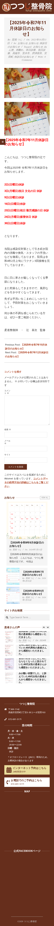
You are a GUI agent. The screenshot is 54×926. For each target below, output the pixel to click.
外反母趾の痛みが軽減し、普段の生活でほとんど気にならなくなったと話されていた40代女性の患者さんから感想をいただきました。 (33, 661)
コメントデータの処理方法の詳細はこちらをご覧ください (26, 482)
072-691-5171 (15, 719)
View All (45, 498)
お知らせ (23, 43)
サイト (7, 454)
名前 (7, 429)
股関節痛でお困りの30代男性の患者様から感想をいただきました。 (33, 634)
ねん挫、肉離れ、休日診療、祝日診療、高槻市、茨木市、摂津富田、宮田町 (27, 51)
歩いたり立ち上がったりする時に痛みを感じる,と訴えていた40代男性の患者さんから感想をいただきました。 (33, 647)
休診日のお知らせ (24, 56)
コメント (7, 391)
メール (7, 442)
